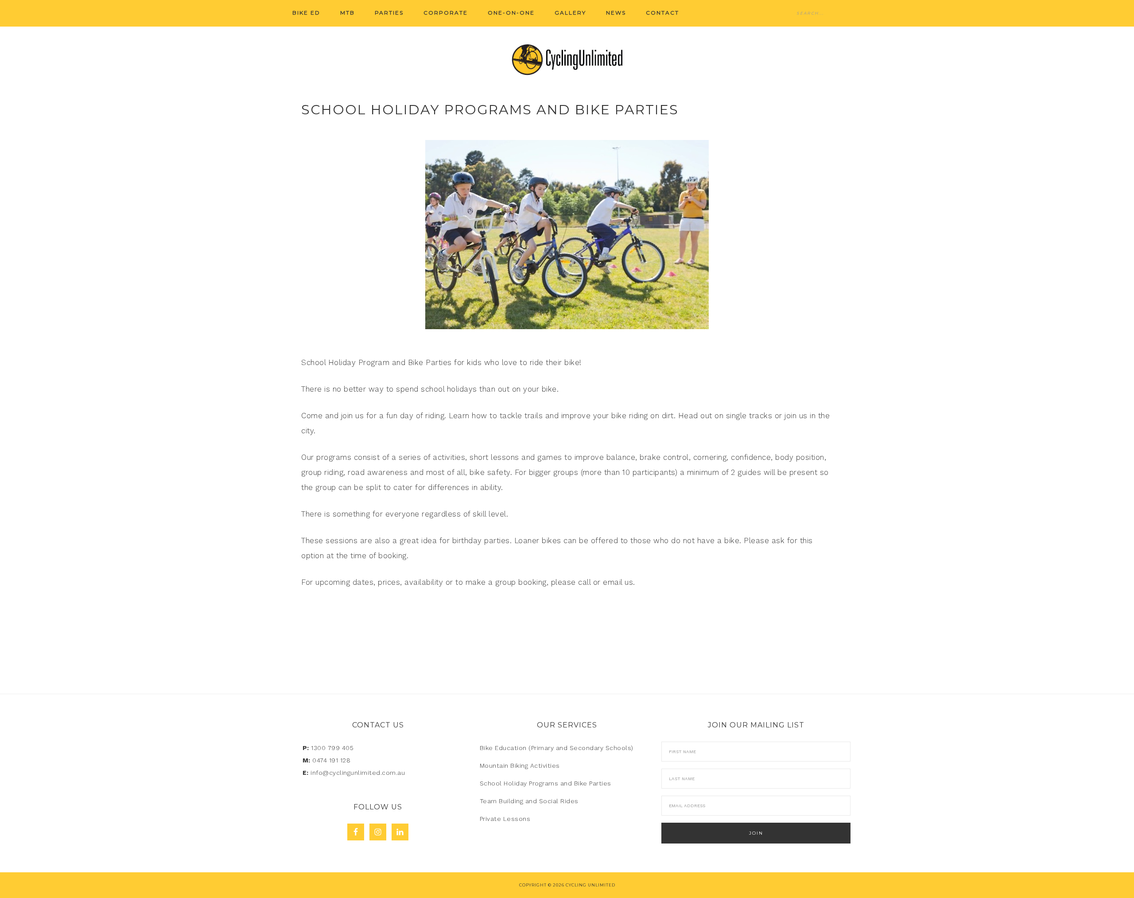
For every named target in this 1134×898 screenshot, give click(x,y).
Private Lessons (505, 818)
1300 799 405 (332, 747)
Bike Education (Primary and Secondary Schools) (556, 747)
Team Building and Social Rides (529, 801)
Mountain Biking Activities (520, 765)
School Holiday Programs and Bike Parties (545, 783)
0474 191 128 (331, 760)
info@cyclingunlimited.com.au (358, 772)
